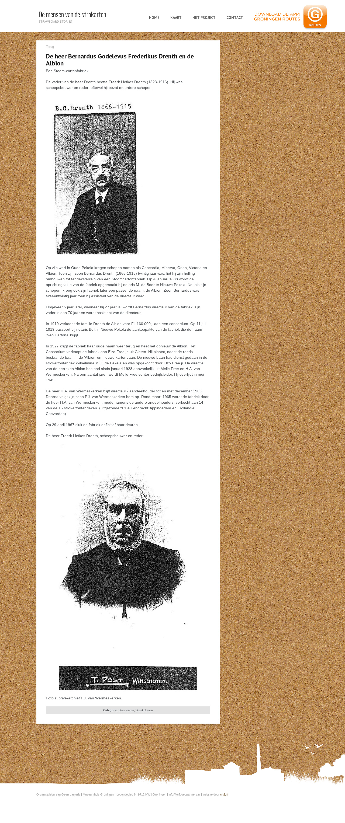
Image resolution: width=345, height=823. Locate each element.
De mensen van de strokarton (72, 14)
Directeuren (126, 710)
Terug (50, 47)
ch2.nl (224, 794)
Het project (204, 17)
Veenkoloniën (144, 710)
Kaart (176, 17)
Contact (234, 17)
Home (154, 17)
